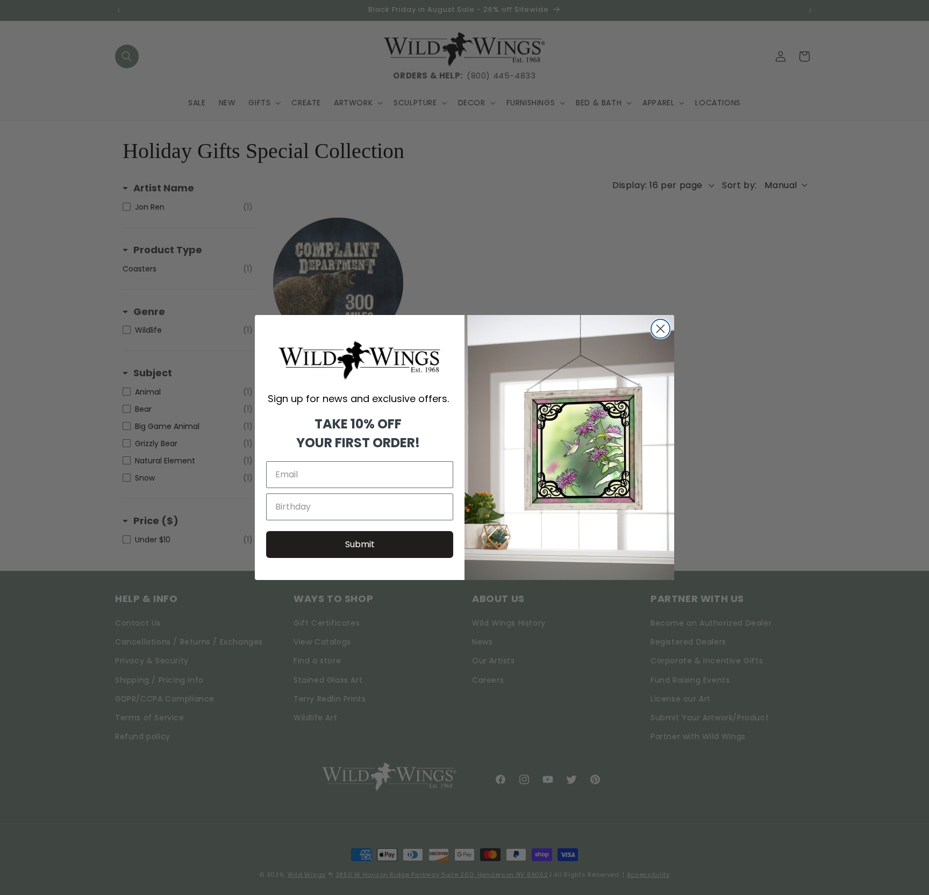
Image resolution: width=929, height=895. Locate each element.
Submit (360, 544)
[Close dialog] (660, 328)
